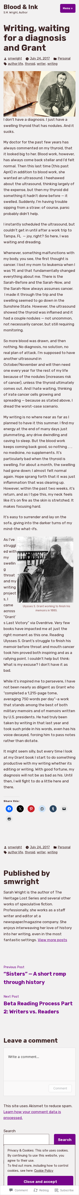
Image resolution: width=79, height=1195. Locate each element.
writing (52, 64)
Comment (60, 1088)
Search (10, 1131)
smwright (15, 58)
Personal (64, 58)
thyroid (30, 64)
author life (15, 64)
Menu (69, 8)
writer (41, 64)
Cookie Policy (43, 1171)
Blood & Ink (21, 7)
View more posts (52, 940)
